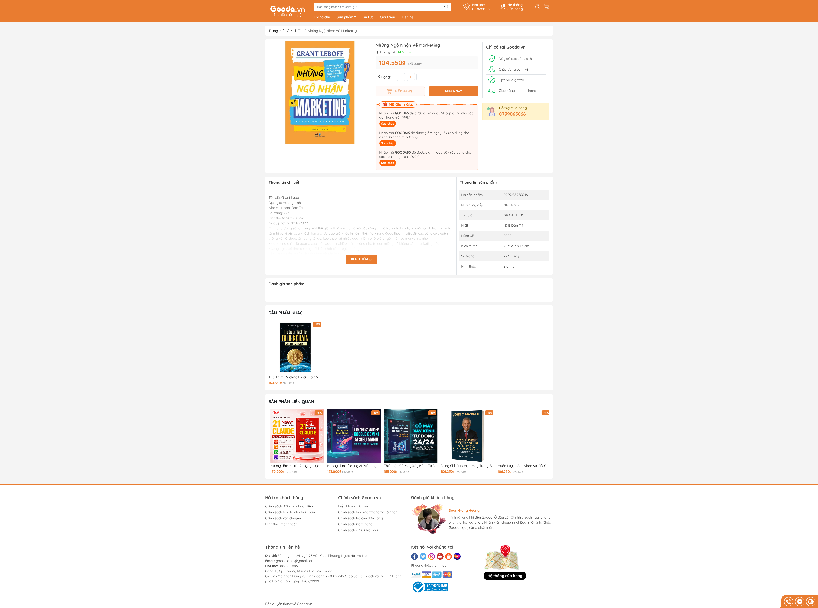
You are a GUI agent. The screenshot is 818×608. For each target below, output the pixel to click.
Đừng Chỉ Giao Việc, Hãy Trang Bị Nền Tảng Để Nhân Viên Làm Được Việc (466, 466)
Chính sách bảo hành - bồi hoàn (290, 512)
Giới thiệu (387, 17)
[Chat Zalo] (810, 601)
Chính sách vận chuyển (283, 518)
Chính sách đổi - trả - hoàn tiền (289, 506)
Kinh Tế (296, 31)
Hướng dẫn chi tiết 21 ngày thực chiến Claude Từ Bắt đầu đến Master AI (295, 466)
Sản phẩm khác (286, 313)
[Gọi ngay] (788, 601)
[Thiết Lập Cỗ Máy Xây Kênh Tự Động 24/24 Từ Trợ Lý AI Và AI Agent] (409, 436)
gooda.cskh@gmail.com (295, 561)
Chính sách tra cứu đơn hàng (360, 518)
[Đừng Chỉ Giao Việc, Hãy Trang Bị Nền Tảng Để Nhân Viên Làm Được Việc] (466, 436)
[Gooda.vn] (287, 11)
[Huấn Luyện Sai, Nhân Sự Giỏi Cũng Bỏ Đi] (522, 436)
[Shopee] (448, 556)
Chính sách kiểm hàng (355, 524)
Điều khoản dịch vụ (353, 506)
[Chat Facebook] (799, 601)
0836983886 (288, 566)
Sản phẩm (345, 17)
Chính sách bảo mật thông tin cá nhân (367, 512)
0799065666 (512, 114)
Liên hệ (407, 17)
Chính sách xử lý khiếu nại (358, 530)
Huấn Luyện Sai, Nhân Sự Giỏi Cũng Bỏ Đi (522, 466)
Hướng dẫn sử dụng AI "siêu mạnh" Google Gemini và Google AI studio (352, 466)
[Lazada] (457, 556)
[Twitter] (423, 556)
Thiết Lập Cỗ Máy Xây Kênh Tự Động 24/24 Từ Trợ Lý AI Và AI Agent (409, 466)
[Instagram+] (431, 556)
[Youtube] (440, 556)
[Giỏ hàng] (547, 7)
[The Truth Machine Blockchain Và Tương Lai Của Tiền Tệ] (295, 347)
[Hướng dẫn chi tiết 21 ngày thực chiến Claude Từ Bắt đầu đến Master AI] (295, 436)
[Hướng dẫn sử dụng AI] (352, 436)
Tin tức (367, 17)
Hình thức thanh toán (281, 524)
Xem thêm (360, 259)
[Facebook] (414, 556)
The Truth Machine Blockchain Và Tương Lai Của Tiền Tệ (295, 377)
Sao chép (387, 123)
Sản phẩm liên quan (291, 401)
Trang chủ (322, 17)
